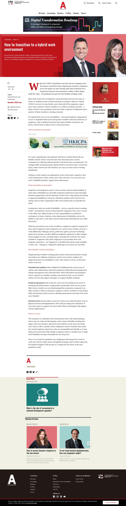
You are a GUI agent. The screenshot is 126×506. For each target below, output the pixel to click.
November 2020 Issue (15, 102)
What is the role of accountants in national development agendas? (40, 409)
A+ (9, 89)
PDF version (14, 110)
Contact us (56, 484)
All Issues (42, 13)
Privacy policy (79, 481)
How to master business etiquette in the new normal (41, 452)
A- (13, 89)
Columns (76, 13)
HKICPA (55, 489)
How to (16, 39)
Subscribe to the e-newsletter (62, 481)
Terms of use (79, 479)
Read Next (30, 378)
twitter (15, 118)
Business (60, 13)
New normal (31, 366)
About (54, 479)
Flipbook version (15, 107)
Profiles (68, 13)
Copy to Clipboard (18, 118)
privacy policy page (31, 503)
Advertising (56, 487)
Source (83, 13)
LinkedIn (12, 118)
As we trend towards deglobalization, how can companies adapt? (74, 452)
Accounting (51, 13)
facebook (9, 118)
